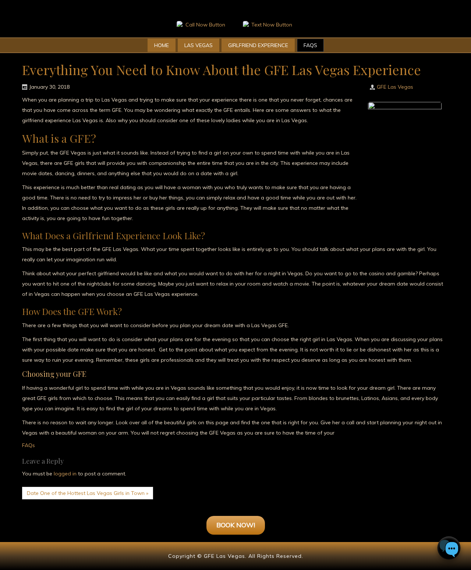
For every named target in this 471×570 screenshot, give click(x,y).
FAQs (28, 445)
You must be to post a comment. (74, 473)
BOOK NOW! (235, 525)
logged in (65, 473)
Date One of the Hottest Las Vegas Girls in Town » (87, 493)
